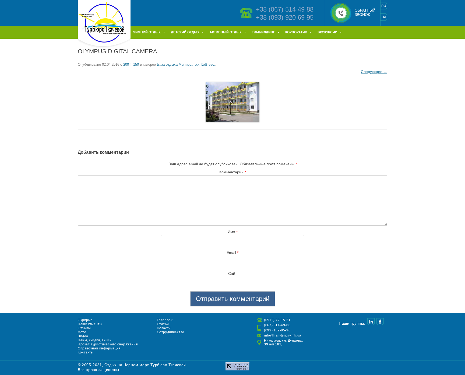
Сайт (232, 273)
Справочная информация (99, 348)
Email (232, 252)
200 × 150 (131, 64)
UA (384, 17)
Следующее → (374, 71)
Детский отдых (185, 32)
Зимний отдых (147, 32)
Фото (82, 332)
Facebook (165, 320)
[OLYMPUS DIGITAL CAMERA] (232, 102)
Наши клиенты (90, 324)
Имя (233, 232)
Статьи (163, 324)
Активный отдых (226, 32)
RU (383, 6)
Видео (83, 336)
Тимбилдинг (263, 32)
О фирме (85, 320)
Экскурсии (327, 32)
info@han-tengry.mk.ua (282, 335)
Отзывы (84, 328)
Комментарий (232, 172)
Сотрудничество (170, 332)
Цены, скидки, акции (94, 340)
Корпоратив (296, 32)
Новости (164, 328)
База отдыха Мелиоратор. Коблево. (186, 64)
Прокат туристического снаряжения (108, 344)
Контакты (86, 352)
